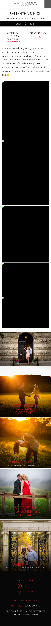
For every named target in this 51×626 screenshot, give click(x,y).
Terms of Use (24, 600)
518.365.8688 (16, 606)
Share (38, 37)
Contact (37, 600)
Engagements (13, 41)
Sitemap (12, 600)
